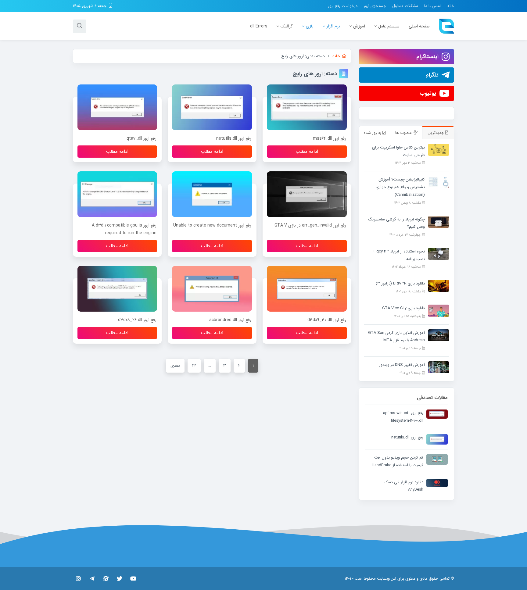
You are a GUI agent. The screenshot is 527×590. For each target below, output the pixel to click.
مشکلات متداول (405, 6)
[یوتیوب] (133, 578)
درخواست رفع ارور (342, 6)
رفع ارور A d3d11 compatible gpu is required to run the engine (124, 229)
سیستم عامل (389, 26)
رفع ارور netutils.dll (233, 138)
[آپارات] (105, 578)
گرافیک (287, 26)
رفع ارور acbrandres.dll (230, 319)
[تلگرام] (92, 578)
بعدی (175, 365)
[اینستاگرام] (78, 578)
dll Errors (258, 26)
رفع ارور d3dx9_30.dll (326, 319)
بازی (310, 26)
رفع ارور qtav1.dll (141, 138)
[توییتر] (119, 578)
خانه (450, 6)
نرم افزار (333, 26)
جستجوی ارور (375, 6)
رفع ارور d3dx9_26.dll (137, 319)
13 (194, 365)
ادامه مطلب (307, 151)
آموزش (359, 26)
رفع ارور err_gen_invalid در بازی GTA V (310, 225)
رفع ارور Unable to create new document (212, 225)
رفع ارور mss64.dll (329, 138)
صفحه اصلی (419, 26)
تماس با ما (432, 6)
